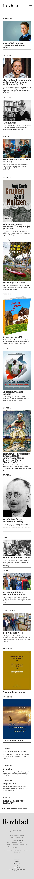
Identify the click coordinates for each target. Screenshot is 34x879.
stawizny (7, 408)
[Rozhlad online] (11, 5)
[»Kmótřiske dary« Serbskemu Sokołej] (17, 497)
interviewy (8, 55)
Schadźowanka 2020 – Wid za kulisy (16, 160)
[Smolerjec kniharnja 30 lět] (17, 547)
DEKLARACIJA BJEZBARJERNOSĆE (17, 870)
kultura (6, 798)
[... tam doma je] (17, 110)
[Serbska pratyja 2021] (17, 261)
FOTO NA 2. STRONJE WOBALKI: (14, 802)
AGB (17, 865)
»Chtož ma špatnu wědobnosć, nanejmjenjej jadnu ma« (16, 226)
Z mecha (7, 769)
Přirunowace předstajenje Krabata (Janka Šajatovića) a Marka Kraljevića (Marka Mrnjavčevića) (16, 457)
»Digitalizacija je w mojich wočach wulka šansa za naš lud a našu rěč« (17, 82)
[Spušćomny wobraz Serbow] (17, 370)
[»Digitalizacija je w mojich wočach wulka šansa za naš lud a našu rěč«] (17, 68)
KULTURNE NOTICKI (13, 633)
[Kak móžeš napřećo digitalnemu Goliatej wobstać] (17, 31)
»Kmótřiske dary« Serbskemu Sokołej (13, 520)
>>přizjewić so (22, 808)
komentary (8, 18)
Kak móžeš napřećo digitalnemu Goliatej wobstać (14, 45)
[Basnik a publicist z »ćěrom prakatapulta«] (17, 581)
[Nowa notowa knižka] (17, 670)
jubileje (6, 537)
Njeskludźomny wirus (14, 751)
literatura (7, 766)
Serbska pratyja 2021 (14, 282)
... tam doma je (11, 122)
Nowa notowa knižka (14, 691)
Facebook (14, 847)
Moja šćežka (9, 783)
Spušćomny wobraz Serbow (13, 392)
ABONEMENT (17, 859)
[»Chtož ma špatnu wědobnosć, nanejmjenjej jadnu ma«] (17, 201)
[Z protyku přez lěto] (17, 315)
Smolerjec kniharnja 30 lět (17, 557)
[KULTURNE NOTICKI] (17, 621)
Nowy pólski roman (13, 740)
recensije (7, 177)
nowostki (7, 649)
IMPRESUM (17, 867)
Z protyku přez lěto (13, 337)
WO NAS (17, 861)
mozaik (6, 137)
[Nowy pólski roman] (17, 719)
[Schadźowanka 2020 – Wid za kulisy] (17, 148)
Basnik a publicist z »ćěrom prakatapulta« (15, 593)
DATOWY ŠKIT (17, 863)
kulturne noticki (10, 610)
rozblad (6, 748)
